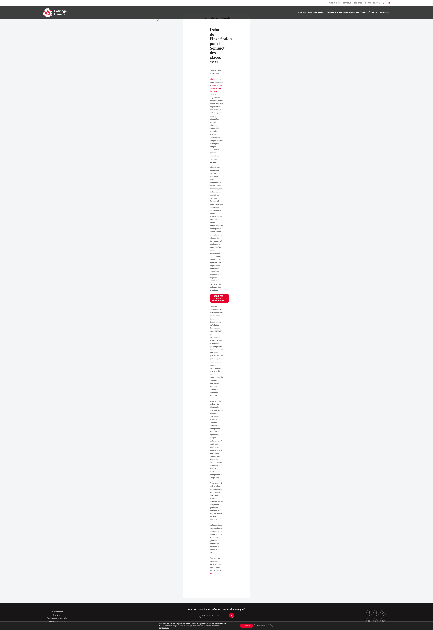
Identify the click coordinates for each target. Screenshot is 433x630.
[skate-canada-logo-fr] (55, 9)
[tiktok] (376, 613)
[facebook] (369, 613)
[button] (383, 3)
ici (211, 573)
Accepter (246, 626)
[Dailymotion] (369, 621)
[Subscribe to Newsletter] (231, 615)
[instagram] (376, 621)
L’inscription (215, 79)
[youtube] (383, 621)
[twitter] (383, 613)
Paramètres (261, 626)
